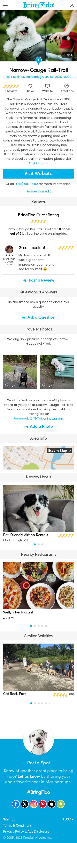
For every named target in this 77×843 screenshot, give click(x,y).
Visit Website (38, 173)
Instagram (55, 418)
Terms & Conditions (17, 825)
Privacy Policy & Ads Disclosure (26, 831)
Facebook (21, 418)
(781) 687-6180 (27, 184)
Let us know (29, 776)
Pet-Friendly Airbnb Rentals (25, 535)
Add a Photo (41, 426)
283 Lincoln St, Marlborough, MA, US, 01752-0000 (38, 77)
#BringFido (38, 792)
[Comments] (13, 385)
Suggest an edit (38, 191)
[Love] (7, 385)
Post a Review (41, 280)
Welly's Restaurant (18, 612)
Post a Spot (38, 763)
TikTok (38, 418)
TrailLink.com (38, 163)
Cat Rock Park (14, 693)
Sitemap (9, 819)
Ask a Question (40, 317)
